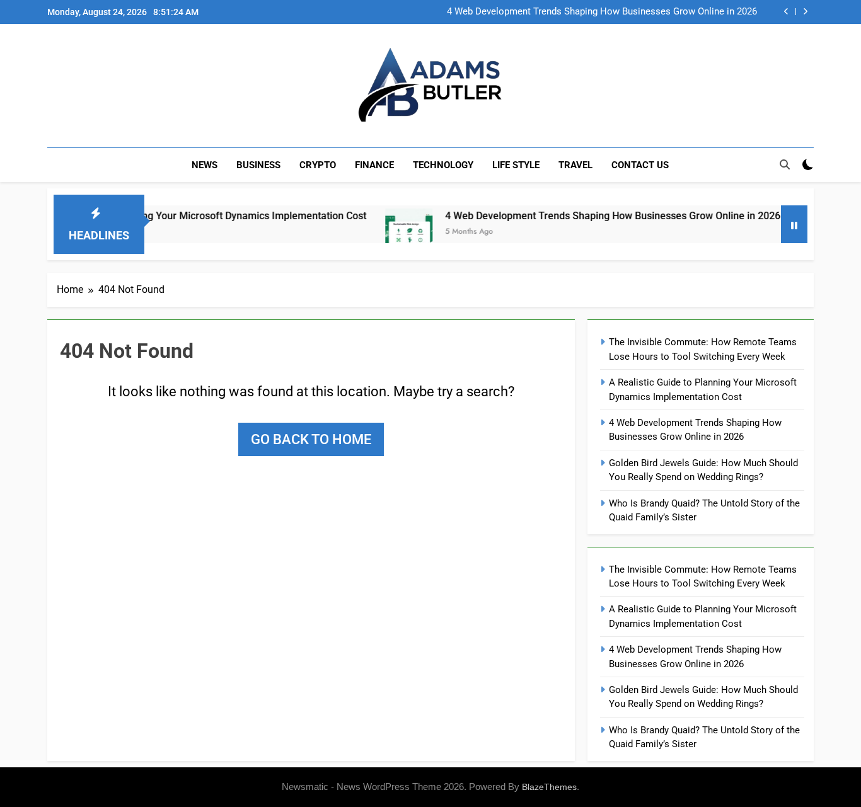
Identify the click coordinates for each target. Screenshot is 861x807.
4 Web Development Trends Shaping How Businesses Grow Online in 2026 (602, 12)
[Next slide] (805, 11)
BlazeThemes (549, 787)
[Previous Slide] (786, 11)
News (204, 165)
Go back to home (311, 439)
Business (258, 165)
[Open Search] (785, 164)
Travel (575, 165)
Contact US (640, 165)
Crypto (317, 165)
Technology (443, 165)
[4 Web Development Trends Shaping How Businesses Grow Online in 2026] (389, 232)
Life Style (516, 165)
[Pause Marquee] (794, 224)
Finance (374, 165)
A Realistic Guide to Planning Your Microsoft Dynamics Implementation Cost (175, 216)
